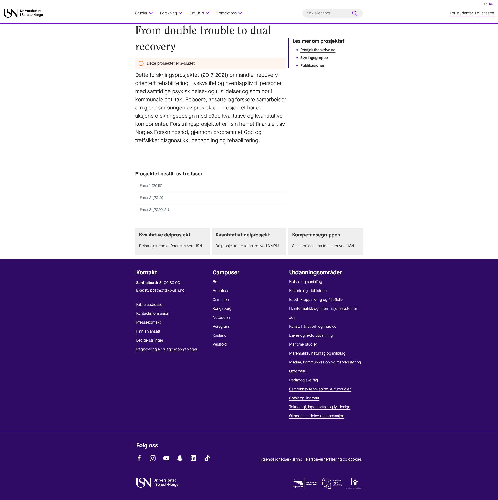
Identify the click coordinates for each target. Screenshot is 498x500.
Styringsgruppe (314, 57)
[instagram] (153, 458)
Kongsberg (222, 308)
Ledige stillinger (149, 340)
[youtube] (166, 458)
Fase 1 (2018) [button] (151, 185)
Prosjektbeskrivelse (318, 50)
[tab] (210, 186)
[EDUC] (332, 484)
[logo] (68, 13)
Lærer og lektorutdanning (311, 335)
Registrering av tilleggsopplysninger (166, 349)
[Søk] (354, 13)
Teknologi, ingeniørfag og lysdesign (319, 407)
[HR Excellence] (354, 484)
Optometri (297, 371)
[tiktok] (207, 458)
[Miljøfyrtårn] (305, 484)
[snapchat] (180, 458)
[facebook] (139, 458)
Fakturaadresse (149, 304)
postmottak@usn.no (167, 290)
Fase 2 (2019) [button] (151, 197)
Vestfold (220, 344)
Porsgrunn (221, 326)
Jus (292, 317)
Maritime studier (303, 344)
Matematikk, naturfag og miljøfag (317, 353)
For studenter (461, 13)
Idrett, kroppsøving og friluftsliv (316, 299)
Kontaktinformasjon (152, 313)
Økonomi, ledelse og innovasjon (316, 416)
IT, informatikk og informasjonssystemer (323, 308)
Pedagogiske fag (303, 380)
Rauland (219, 335)
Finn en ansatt (148, 331)
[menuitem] (146, 13)
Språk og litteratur (304, 398)
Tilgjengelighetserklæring (280, 459)
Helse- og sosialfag (305, 281)
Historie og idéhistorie (308, 290)
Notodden (221, 317)
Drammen (221, 299)
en (485, 4)
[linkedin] (193, 458)
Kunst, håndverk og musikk (312, 326)
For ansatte (484, 13)
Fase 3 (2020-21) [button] (154, 209)
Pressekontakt (148, 322)
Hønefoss (221, 290)
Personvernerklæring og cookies (334, 459)
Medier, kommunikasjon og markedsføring (325, 362)
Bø (215, 281)
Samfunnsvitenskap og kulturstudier (320, 389)
